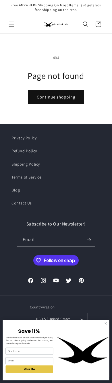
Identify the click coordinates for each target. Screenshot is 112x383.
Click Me (29, 369)
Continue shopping (56, 97)
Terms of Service (26, 177)
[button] (11, 24)
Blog (15, 190)
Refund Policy (24, 150)
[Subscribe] (88, 240)
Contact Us (21, 203)
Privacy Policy (23, 138)
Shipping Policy (25, 164)
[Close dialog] (105, 323)
